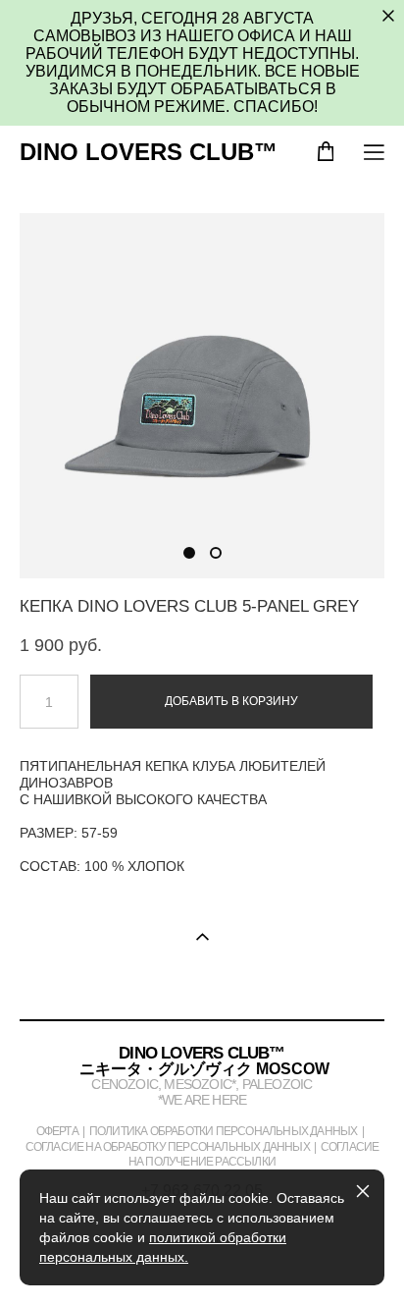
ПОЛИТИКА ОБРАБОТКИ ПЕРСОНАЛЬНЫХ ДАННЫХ (223, 1130)
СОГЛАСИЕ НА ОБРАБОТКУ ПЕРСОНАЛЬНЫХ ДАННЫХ (167, 1146)
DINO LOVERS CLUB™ (149, 152)
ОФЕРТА (57, 1130)
